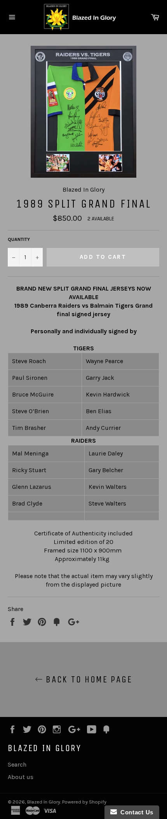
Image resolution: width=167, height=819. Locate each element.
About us (20, 777)
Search (17, 764)
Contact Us (135, 812)
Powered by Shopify (84, 802)
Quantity (19, 239)
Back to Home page (87, 679)
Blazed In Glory (43, 802)
